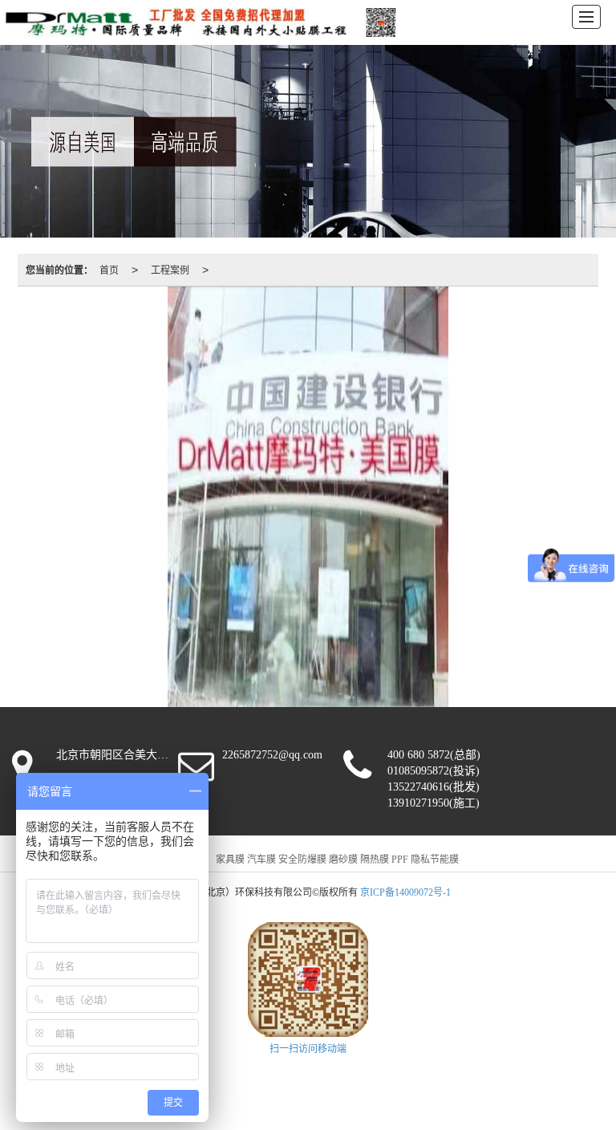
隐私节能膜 (435, 859)
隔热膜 (374, 859)
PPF (399, 859)
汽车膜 (261, 859)
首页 (109, 269)
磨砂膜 (343, 859)
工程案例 (170, 269)
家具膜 (230, 859)
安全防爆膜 (302, 859)
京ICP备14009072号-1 (405, 892)
